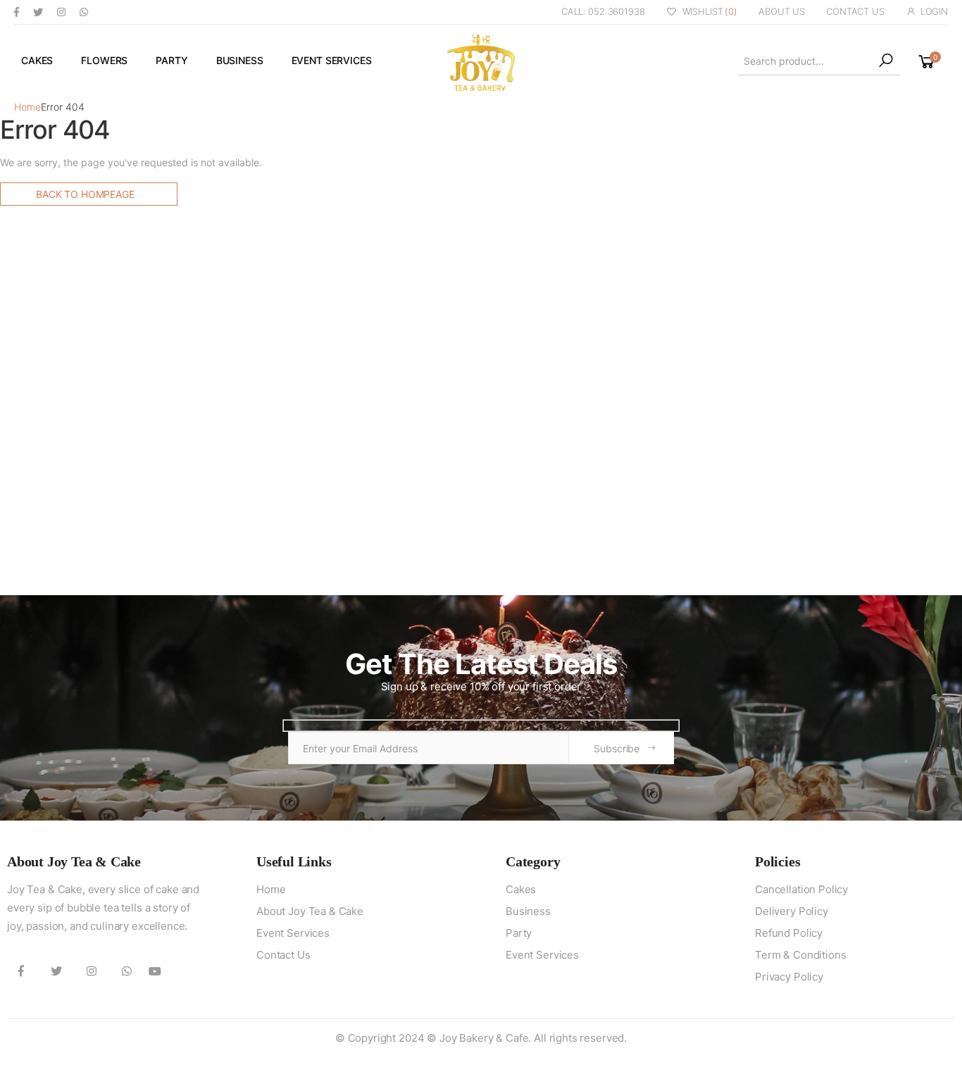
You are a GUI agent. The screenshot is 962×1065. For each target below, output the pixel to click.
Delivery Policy (791, 911)
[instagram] (61, 11)
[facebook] (16, 11)
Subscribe (616, 748)
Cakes (37, 60)
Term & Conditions (800, 954)
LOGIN (934, 11)
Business (239, 60)
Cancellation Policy (801, 889)
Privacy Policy (789, 976)
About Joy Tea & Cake (309, 911)
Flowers (104, 60)
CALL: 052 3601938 (603, 11)
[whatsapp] (84, 11)
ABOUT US (781, 11)
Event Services (332, 60)
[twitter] (38, 11)
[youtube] (155, 971)
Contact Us (283, 954)
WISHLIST (709, 11)
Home (27, 107)
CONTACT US (855, 11)
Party (171, 60)
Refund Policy (789, 933)
